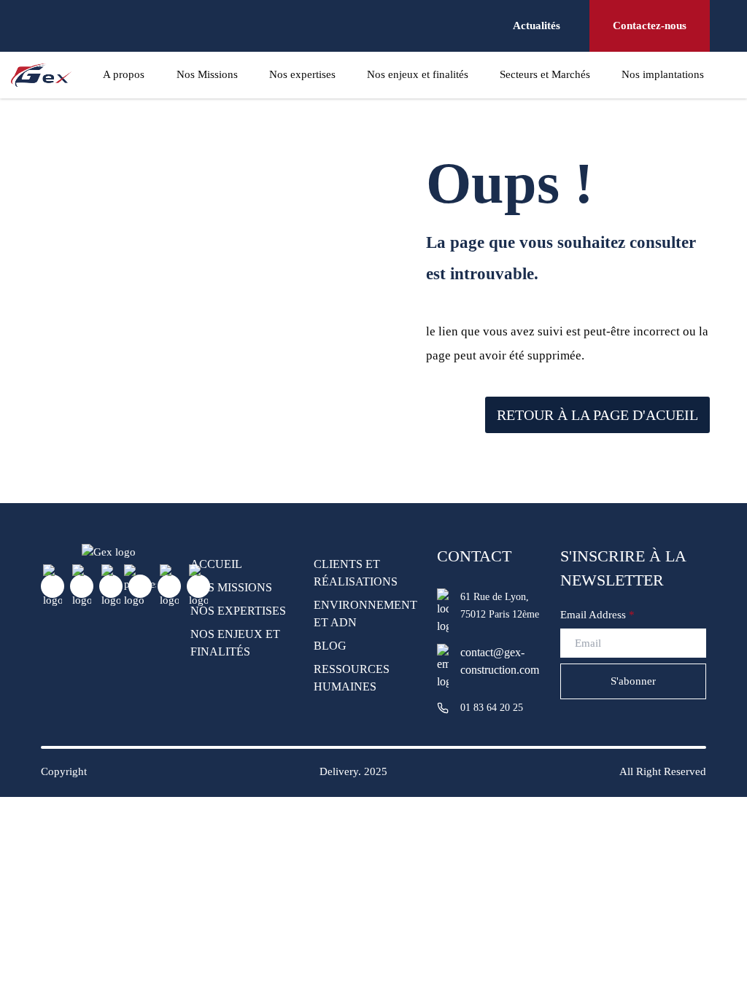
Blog (330, 645)
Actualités (536, 25)
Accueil (216, 564)
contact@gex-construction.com (466, 661)
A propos (123, 74)
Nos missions (231, 587)
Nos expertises (302, 74)
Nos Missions (207, 74)
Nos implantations (663, 74)
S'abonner (633, 681)
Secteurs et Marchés (545, 74)
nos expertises (238, 610)
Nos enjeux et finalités (417, 74)
